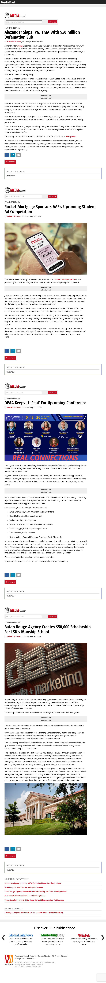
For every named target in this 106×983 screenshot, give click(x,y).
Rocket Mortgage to (65, 279)
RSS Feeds (55, 956)
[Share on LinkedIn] (12, 155)
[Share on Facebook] (7, 155)
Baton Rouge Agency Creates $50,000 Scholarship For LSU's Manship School (36, 891)
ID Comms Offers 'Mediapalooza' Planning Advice (25, 896)
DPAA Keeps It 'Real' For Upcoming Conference (24, 887)
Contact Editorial (44, 956)
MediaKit (33, 956)
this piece (70, 136)
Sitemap (64, 956)
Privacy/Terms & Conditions (25, 959)
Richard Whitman (14, 42)
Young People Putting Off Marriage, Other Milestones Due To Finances (34, 900)
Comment (10, 161)
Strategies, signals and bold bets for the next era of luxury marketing (34, 912)
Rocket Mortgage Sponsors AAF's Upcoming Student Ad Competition (33, 883)
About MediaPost (21, 956)
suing (19, 45)
